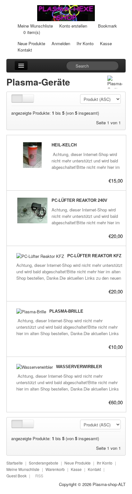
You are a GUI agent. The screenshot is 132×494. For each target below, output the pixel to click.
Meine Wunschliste (35, 26)
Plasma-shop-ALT (109, 484)
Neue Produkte (31, 43)
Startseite (14, 462)
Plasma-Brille (66, 311)
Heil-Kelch (64, 145)
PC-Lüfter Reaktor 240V (79, 200)
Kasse (106, 43)
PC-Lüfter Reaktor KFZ (94, 255)
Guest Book (16, 475)
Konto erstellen (73, 26)
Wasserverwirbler (79, 366)
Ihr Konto (85, 43)
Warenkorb (55, 469)
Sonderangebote (43, 462)
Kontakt (25, 50)
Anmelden (61, 43)
